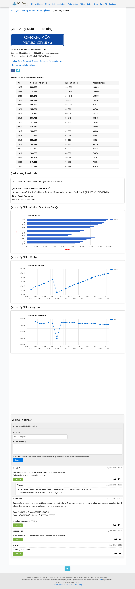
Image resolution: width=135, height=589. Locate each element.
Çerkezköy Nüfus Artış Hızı (51, 61)
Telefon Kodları (86, 4)
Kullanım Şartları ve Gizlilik (68, 585)
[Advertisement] (67, 18)
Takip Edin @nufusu (108, 4)
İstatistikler (61, 4)
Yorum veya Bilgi (20, 441)
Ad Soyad (17, 432)
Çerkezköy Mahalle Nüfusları (24, 65)
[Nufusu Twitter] (67, 568)
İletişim (55, 585)
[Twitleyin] (18, 70)
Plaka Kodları (73, 4)
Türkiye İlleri (50, 4)
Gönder (18, 460)
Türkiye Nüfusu (37, 4)
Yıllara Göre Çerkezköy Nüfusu (25, 61)
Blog (96, 4)
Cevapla (18, 479)
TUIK (100, 579)
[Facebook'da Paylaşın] (13, 70)
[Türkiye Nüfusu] (20, 4)
